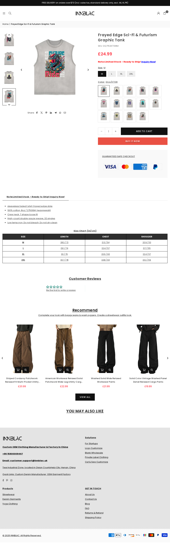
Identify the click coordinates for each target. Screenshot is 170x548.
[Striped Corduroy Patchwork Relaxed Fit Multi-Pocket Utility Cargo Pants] (22, 349)
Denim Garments (11, 499)
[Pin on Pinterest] (46, 113)
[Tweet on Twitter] (42, 113)
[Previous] (21, 69)
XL (121, 73)
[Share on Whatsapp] (60, 113)
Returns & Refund (94, 512)
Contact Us (91, 499)
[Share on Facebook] (37, 113)
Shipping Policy (93, 517)
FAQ (87, 508)
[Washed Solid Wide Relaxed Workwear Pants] (106, 349)
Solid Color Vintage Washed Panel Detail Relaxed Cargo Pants (148, 380)
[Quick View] (25, 370)
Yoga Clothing (10, 503)
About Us (90, 494)
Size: (101, 67)
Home (5, 24)
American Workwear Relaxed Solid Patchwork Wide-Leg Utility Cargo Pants (64, 380)
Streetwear (8, 494)
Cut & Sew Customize (96, 461)
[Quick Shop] (18, 370)
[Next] (87, 69)
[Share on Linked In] (51, 113)
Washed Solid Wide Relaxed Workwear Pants (106, 380)
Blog (87, 503)
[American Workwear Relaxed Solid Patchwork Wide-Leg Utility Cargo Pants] (64, 349)
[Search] (10, 13)
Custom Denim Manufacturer (30, 474)
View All (85, 397)
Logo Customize (93, 448)
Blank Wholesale (94, 452)
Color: (108, 82)
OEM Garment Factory (59, 474)
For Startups (91, 443)
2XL (131, 73)
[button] (165, 13)
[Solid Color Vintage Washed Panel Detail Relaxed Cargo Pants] (148, 349)
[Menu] (4, 13)
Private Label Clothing (96, 457)
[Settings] (159, 13)
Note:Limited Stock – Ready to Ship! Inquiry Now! (36, 196)
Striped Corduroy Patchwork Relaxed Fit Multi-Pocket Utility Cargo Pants (22, 380)
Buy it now (133, 141)
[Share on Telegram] (55, 113)
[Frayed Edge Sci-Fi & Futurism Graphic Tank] (9, 40)
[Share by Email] (65, 113)
